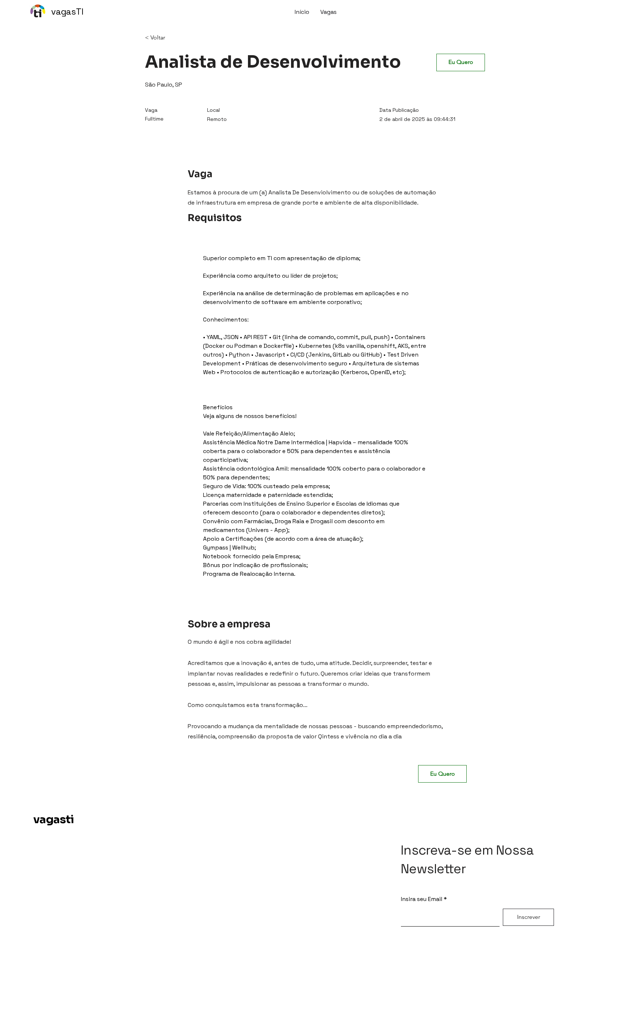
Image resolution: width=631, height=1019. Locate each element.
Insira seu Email (421, 899)
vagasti (53, 819)
